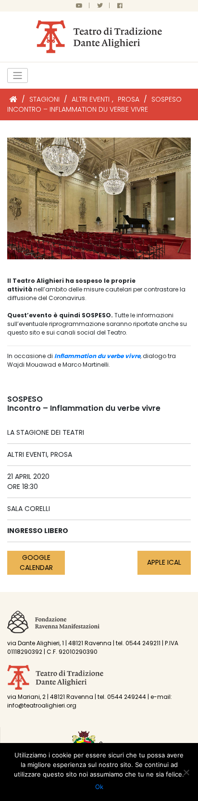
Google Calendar (36, 562)
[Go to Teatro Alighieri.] (13, 99)
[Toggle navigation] (17, 75)
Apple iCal (164, 562)
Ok (99, 786)
